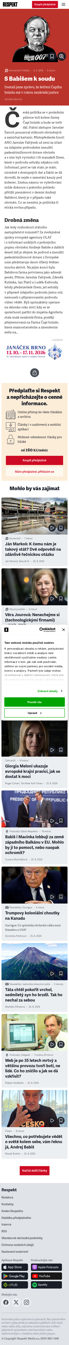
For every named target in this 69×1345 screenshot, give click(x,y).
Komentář (15, 70)
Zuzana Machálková (16, 859)
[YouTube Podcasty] (46, 1276)
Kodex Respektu (12, 1211)
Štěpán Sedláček (14, 1083)
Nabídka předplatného (16, 1218)
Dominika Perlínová (15, 936)
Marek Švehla (12, 1153)
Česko (8, 1131)
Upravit (32, 712)
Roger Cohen (12, 783)
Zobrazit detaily (48, 690)
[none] (61, 56)
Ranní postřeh (17, 609)
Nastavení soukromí (14, 1252)
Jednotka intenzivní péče (36, 984)
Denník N (24, 561)
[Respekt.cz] (10, 4)
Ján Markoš (11, 561)
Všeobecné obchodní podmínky (22, 1238)
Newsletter (16, 907)
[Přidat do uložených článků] (61, 528)
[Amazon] (14, 1285)
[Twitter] (16, 1306)
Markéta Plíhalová (15, 1006)
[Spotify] (46, 1285)
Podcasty (15, 831)
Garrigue (27, 907)
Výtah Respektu (29, 831)
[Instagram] (26, 1306)
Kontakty (7, 1204)
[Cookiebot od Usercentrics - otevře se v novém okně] (41, 629)
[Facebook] (5, 1306)
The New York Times (31, 783)
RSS (4, 1231)
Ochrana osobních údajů (17, 1245)
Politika (26, 70)
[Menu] (63, 4)
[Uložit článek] (52, 56)
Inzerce (6, 1224)
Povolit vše (34, 702)
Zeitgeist (25, 1055)
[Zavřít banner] (63, 629)
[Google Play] (14, 1276)
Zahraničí (10, 760)
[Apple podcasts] (46, 1267)
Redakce (7, 1197)
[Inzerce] (34, 351)
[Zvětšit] (34, 38)
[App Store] (14, 1267)
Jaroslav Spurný (13, 99)
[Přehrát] (52, 528)
